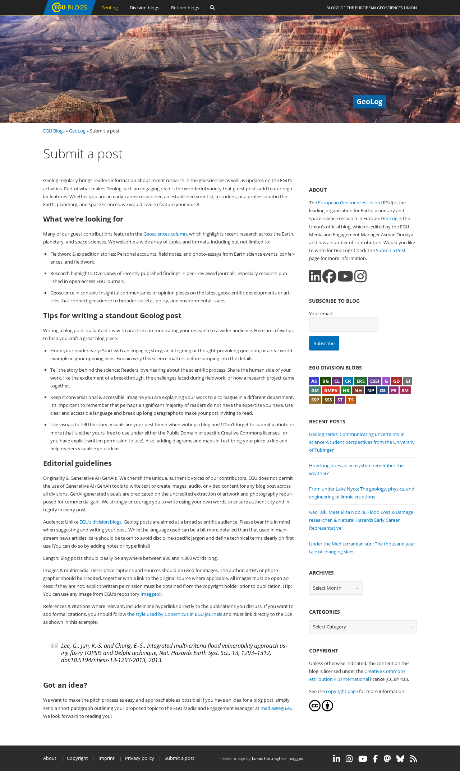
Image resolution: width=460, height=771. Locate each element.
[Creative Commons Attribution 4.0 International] (315, 709)
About (49, 758)
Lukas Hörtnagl (266, 758)
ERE (360, 381)
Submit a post (179, 758)
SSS (328, 399)
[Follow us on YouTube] (345, 276)
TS (351, 399)
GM (315, 390)
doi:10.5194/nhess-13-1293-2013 (103, 660)
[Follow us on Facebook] (329, 276)
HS (346, 390)
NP (370, 390)
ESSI (374, 381)
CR (348, 381)
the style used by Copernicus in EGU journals (174, 614)
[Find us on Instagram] (360, 276)
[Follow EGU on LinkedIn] (336, 759)
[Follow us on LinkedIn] (315, 276)
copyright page (342, 691)
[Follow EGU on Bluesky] (400, 759)
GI (407, 381)
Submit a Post (391, 250)
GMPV (330, 390)
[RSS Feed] (413, 759)
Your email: (321, 313)
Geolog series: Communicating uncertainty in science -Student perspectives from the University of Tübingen (362, 442)
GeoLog (109, 7)
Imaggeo (150, 594)
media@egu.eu (277, 708)
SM (405, 390)
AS (314, 381)
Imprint (106, 758)
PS (393, 390)
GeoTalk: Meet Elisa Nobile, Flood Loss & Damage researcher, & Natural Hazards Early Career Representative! (361, 520)
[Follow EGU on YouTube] (362, 759)
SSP (315, 399)
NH (358, 390)
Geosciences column (165, 234)
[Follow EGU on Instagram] (349, 759)
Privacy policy (139, 758)
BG (325, 381)
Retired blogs (185, 7)
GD (396, 381)
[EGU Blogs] (69, 13)
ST (340, 399)
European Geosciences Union (386, 7)
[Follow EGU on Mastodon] (387, 759)
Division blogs (144, 7)
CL (337, 381)
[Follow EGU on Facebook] (375, 759)
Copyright (77, 758)
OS (383, 390)
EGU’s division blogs (100, 522)
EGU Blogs (54, 130)
